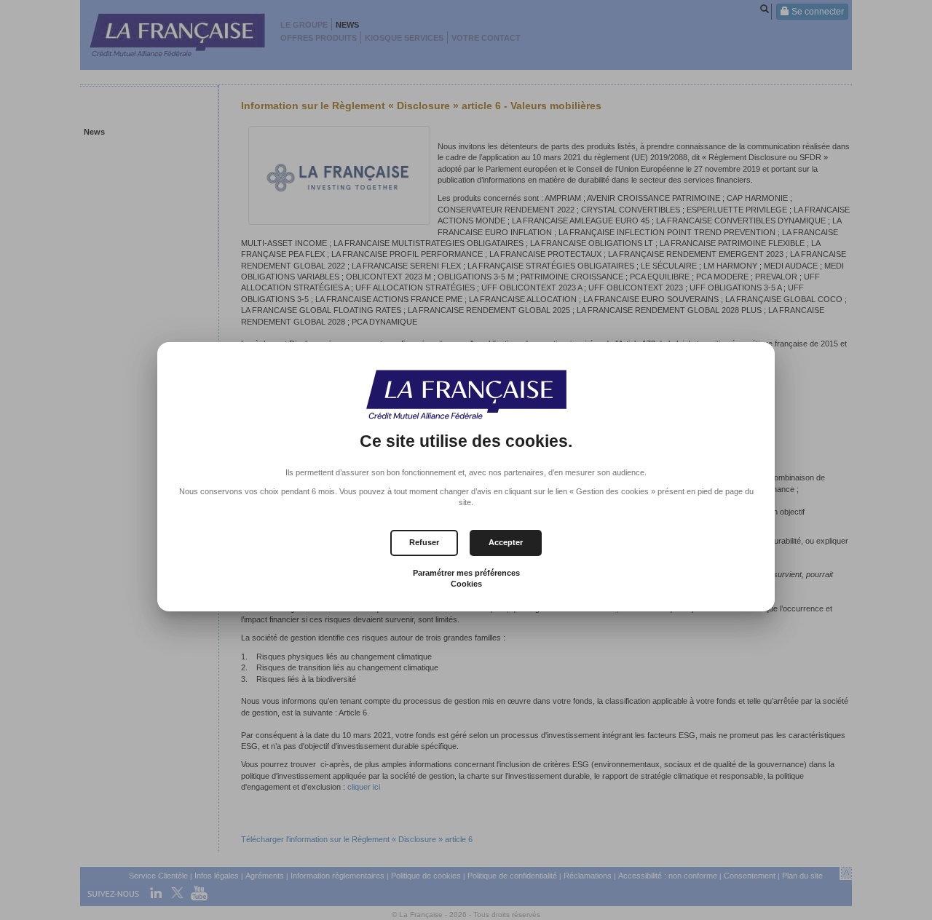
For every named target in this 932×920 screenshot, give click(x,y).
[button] (506, 542)
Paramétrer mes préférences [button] (466, 572)
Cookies (466, 583)
